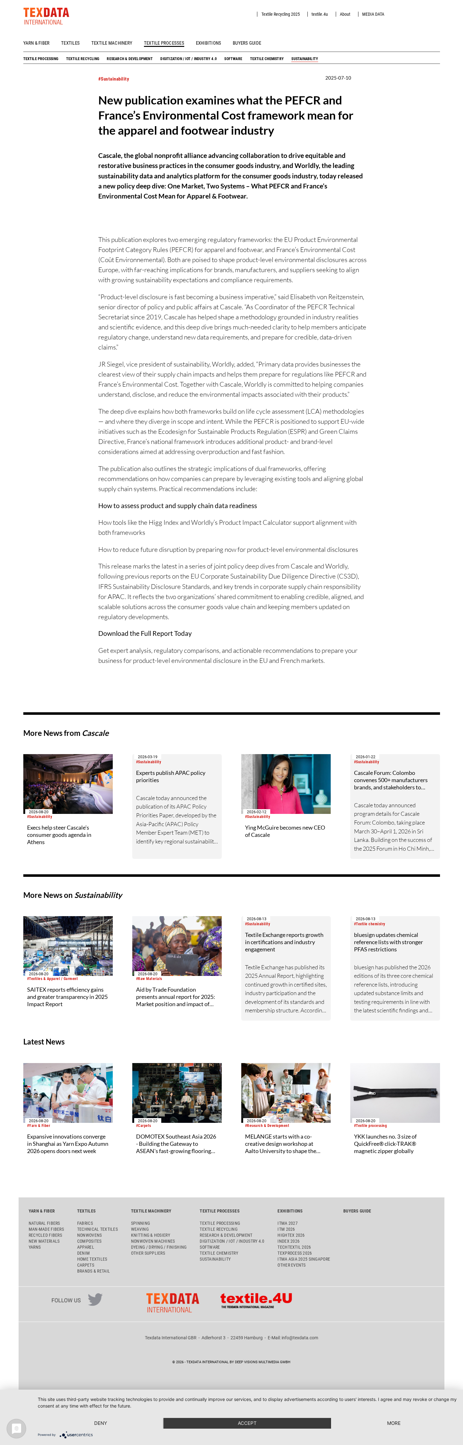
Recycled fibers (45, 1235)
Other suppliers (148, 1253)
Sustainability (304, 59)
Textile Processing (41, 59)
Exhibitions (208, 43)
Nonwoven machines (153, 1241)
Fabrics (85, 1223)
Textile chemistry (267, 59)
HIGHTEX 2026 (291, 1235)
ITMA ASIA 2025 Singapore (303, 1259)
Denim (83, 1253)
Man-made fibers (46, 1229)
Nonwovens (89, 1235)
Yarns (35, 1247)
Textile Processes (164, 43)
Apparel (85, 1247)
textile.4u (320, 14)
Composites (89, 1241)
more (394, 1423)
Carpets (85, 1265)
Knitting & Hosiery (150, 1235)
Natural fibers (44, 1223)
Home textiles (92, 1259)
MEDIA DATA (373, 14)
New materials (44, 1241)
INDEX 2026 (288, 1241)
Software (233, 59)
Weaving (140, 1229)
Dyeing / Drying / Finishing (158, 1247)
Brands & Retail (93, 1271)
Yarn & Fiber (36, 43)
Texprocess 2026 (294, 1253)
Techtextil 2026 (294, 1247)
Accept (247, 1423)
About (345, 14)
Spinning (140, 1223)
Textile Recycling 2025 (280, 14)
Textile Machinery (111, 43)
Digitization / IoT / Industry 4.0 (188, 59)
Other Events (291, 1265)
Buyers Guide (247, 43)
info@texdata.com (300, 1337)
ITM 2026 (286, 1229)
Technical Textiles (97, 1229)
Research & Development (129, 59)
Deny (100, 1423)
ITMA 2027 (287, 1223)
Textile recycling (82, 59)
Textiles (70, 43)
